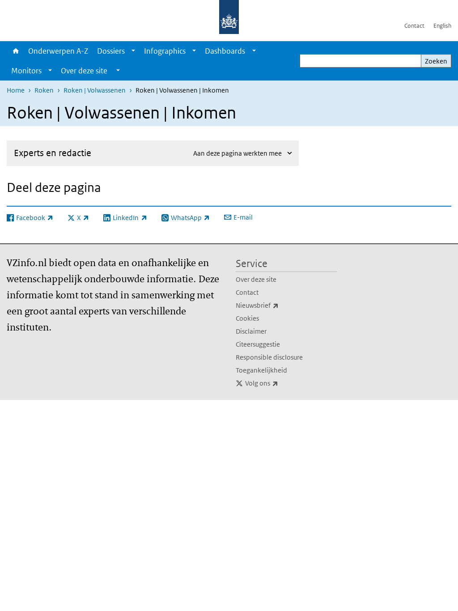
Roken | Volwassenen (95, 90)
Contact (414, 26)
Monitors (26, 71)
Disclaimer (251, 331)
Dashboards (225, 51)
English (442, 26)
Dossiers (111, 51)
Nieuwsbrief (277, 305)
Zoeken (436, 61)
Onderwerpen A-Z (58, 51)
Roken (44, 90)
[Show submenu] (133, 51)
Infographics (165, 51)
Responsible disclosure (269, 357)
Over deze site (256, 279)
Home (15, 51)
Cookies (247, 318)
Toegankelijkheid (261, 370)
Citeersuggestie (258, 344)
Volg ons (281, 382)
